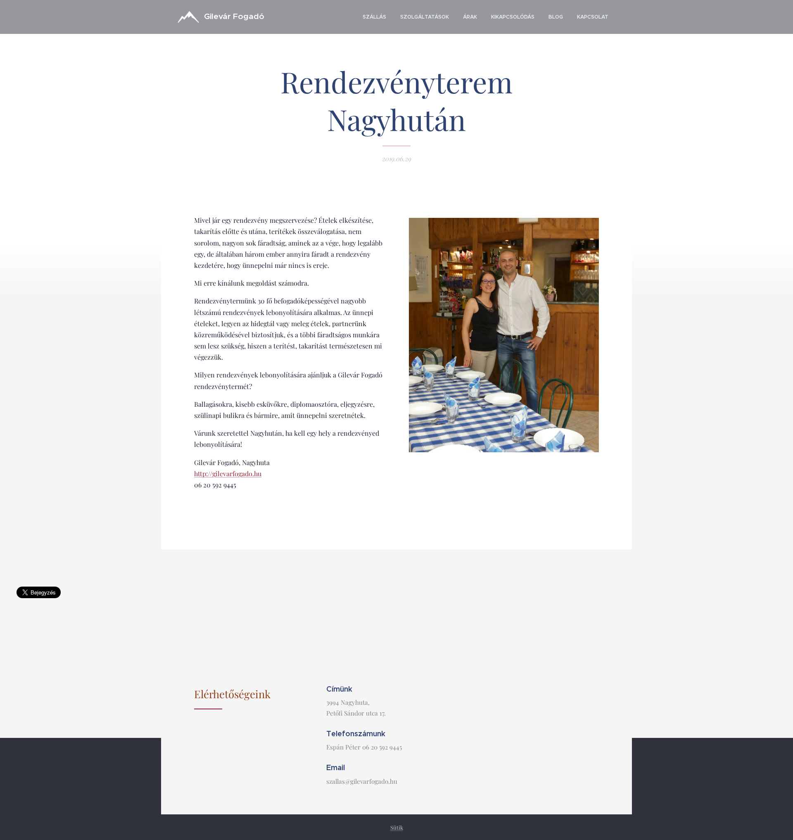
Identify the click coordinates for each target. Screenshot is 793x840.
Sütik (396, 827)
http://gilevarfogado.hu (227, 473)
